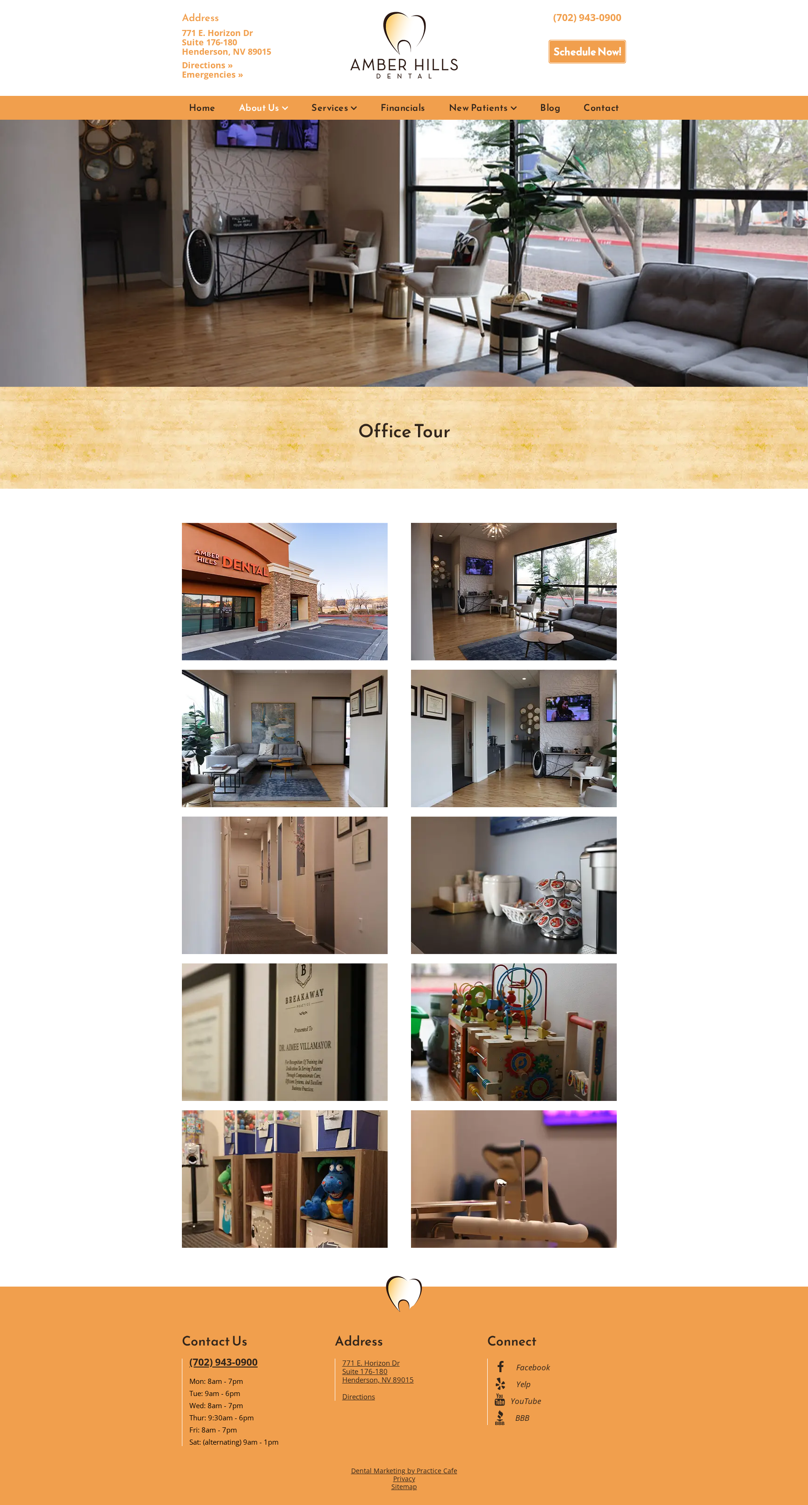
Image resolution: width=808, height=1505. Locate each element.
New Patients (478, 108)
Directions (358, 1396)
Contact (602, 108)
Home (202, 108)
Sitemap (404, 1486)
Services (329, 108)
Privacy (404, 1478)
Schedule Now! (587, 51)
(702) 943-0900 (587, 17)
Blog (550, 108)
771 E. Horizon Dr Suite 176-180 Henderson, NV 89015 (226, 42)
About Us (259, 108)
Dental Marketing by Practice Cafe (404, 1470)
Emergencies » (212, 74)
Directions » (207, 65)
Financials (403, 108)
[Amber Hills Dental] (404, 44)
